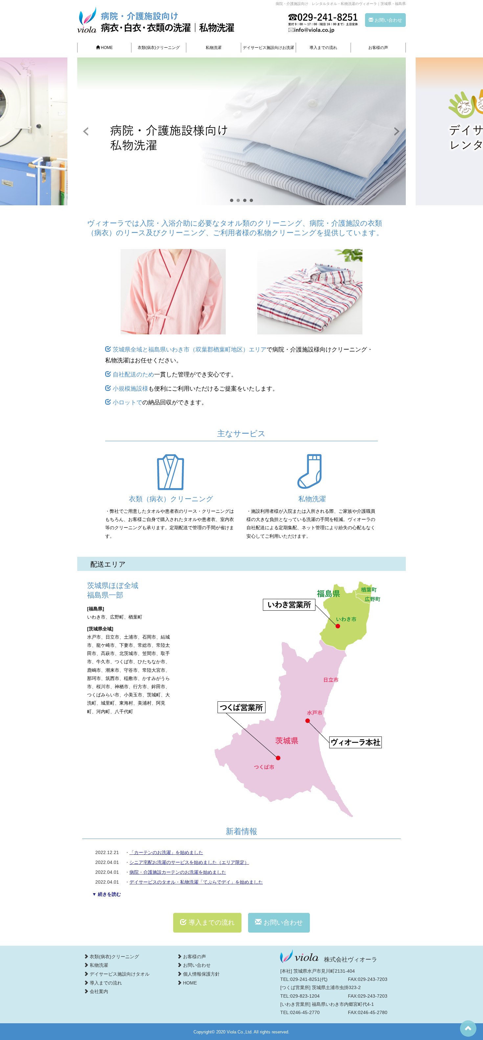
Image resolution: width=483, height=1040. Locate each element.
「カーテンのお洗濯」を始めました (166, 852)
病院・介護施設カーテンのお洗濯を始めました (177, 872)
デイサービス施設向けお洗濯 (268, 47)
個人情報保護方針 (201, 974)
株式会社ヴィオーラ (350, 959)
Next (397, 131)
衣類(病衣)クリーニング (159, 47)
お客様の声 (378, 47)
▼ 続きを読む (106, 894)
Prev (85, 131)
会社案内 (98, 991)
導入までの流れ (323, 47)
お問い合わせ (387, 20)
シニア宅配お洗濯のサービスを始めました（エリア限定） (189, 862)
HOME (106, 47)
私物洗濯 (213, 47)
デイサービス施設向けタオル (119, 974)
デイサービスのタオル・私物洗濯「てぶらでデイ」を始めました (196, 882)
